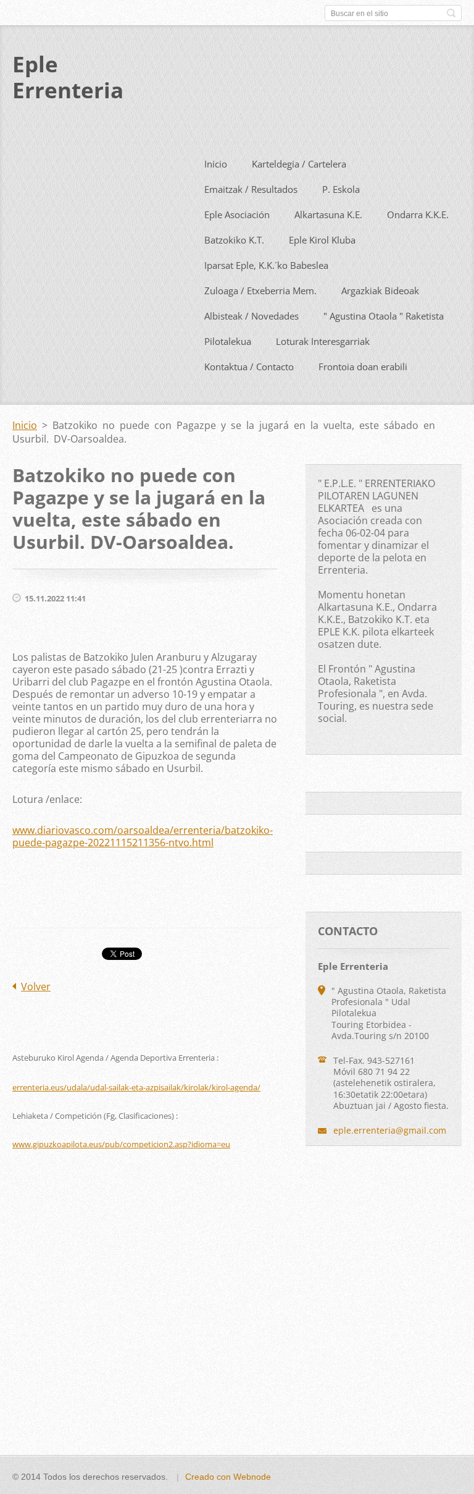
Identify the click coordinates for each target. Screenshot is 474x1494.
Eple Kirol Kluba (322, 240)
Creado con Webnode (228, 1477)
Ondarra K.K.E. (418, 214)
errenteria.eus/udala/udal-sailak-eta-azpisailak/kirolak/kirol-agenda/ (136, 1087)
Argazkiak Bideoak (380, 290)
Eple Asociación (237, 214)
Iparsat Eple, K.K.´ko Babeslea (266, 265)
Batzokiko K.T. (234, 240)
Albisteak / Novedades (251, 316)
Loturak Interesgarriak (323, 341)
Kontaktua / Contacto (249, 366)
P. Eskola (341, 189)
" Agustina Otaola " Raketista (383, 316)
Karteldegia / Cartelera (299, 164)
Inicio (215, 164)
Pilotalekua (227, 341)
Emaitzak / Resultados (250, 189)
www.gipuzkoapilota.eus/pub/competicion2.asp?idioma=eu (121, 1144)
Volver (36, 986)
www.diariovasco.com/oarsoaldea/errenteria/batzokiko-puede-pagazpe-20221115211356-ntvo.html (142, 836)
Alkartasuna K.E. (328, 214)
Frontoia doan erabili (362, 366)
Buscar (451, 13)
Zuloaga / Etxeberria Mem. (260, 290)
